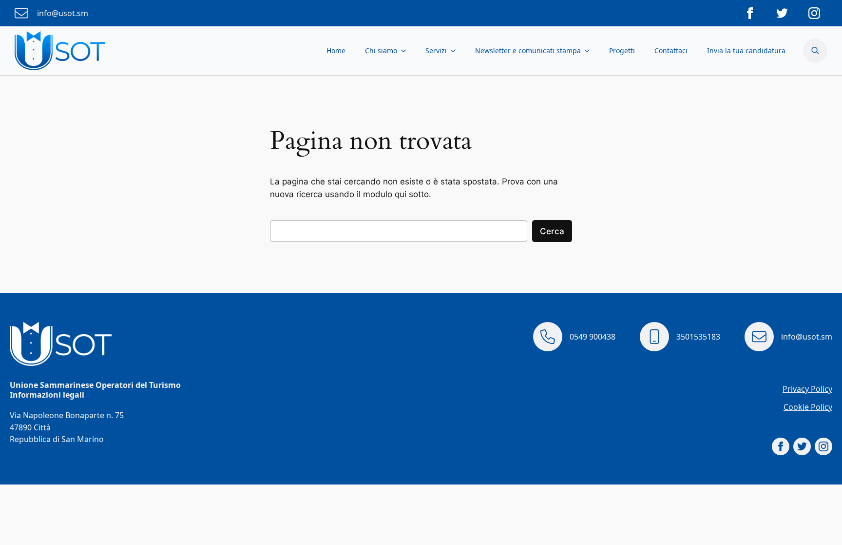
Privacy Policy (807, 389)
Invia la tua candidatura (746, 50)
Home (335, 50)
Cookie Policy (808, 407)
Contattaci (671, 50)
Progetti (622, 50)
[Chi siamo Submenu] (406, 51)
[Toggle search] (815, 51)
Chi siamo (381, 50)
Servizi (436, 50)
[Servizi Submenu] (456, 51)
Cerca (552, 231)
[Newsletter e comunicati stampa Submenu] (590, 51)
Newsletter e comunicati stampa (528, 50)
